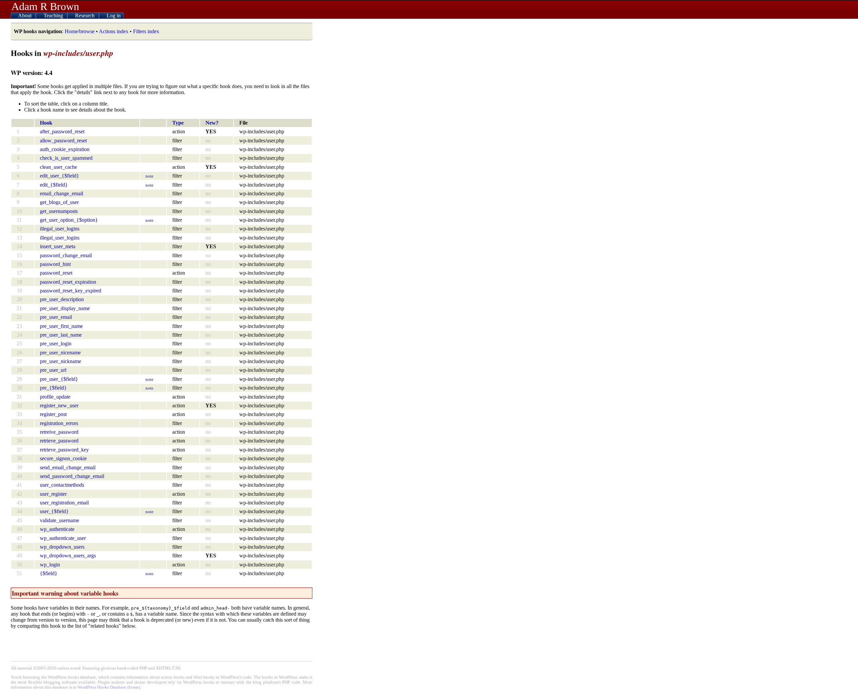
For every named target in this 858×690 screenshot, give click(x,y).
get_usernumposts (59, 211)
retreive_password (59, 432)
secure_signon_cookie (63, 458)
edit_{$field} (54, 185)
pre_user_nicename (60, 352)
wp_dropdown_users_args (68, 555)
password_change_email (66, 255)
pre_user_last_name (61, 335)
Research (85, 15)
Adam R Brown (45, 6)
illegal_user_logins (59, 228)
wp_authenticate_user (63, 538)
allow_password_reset (63, 140)
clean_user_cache (58, 167)
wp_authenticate (57, 529)
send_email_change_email (68, 467)
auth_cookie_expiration (64, 149)
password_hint (55, 264)
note (149, 176)
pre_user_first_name (61, 326)
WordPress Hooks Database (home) (108, 687)
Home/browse (80, 31)
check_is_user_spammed (66, 158)
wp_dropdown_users (62, 547)
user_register (53, 494)
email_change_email (61, 193)
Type (178, 123)
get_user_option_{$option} (69, 220)
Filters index (146, 31)
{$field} (48, 573)
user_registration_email (64, 502)
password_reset (56, 273)
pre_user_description (62, 299)
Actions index (113, 31)
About (25, 15)
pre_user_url (53, 370)
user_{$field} (54, 511)
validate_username (59, 520)
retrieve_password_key (64, 450)
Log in (114, 15)
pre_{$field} (53, 388)
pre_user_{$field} (59, 379)
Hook (46, 123)
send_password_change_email (72, 476)
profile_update (55, 397)
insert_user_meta (57, 246)
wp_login (50, 564)
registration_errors (59, 423)
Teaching (54, 15)
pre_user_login (55, 343)
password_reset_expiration (68, 282)
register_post (53, 414)
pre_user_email (56, 317)
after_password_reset (62, 131)
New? (212, 123)
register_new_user (59, 405)
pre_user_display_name (65, 308)
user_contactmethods (62, 485)
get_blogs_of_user (59, 202)
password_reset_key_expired (70, 290)
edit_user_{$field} (59, 176)
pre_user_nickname (60, 361)
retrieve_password (59, 440)
